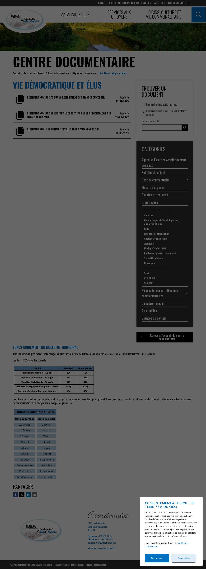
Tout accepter (157, 558)
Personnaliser (184, 558)
